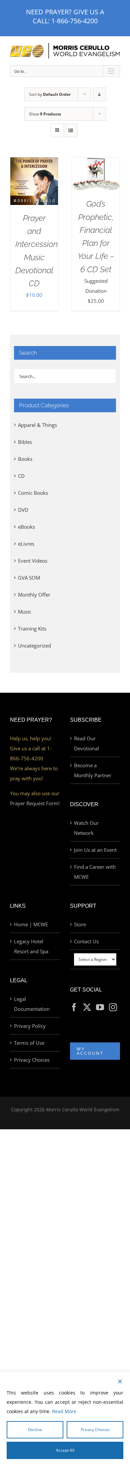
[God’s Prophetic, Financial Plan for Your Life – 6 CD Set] (96, 162)
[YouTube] (100, 1007)
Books (25, 459)
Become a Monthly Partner (92, 770)
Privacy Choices (32, 1059)
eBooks (26, 526)
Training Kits (32, 628)
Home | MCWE (31, 924)
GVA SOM (29, 577)
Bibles (25, 442)
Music (24, 611)
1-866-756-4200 (74, 20)
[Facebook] (74, 1007)
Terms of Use (29, 1042)
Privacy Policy (30, 1025)
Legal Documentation (32, 1004)
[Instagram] (113, 1007)
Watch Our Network (86, 828)
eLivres (26, 543)
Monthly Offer (34, 594)
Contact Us (86, 941)
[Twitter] (87, 1007)
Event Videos (32, 560)
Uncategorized (34, 645)
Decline (35, 1429)
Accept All (65, 1450)
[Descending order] (99, 94)
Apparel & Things (37, 425)
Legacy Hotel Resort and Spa (31, 946)
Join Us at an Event (95, 849)
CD (21, 475)
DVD (23, 509)
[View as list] (70, 130)
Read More (64, 1411)
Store (80, 924)
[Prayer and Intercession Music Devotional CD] (34, 162)
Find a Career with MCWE (95, 871)
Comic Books (33, 492)
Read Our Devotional (86, 743)
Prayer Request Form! (35, 803)
